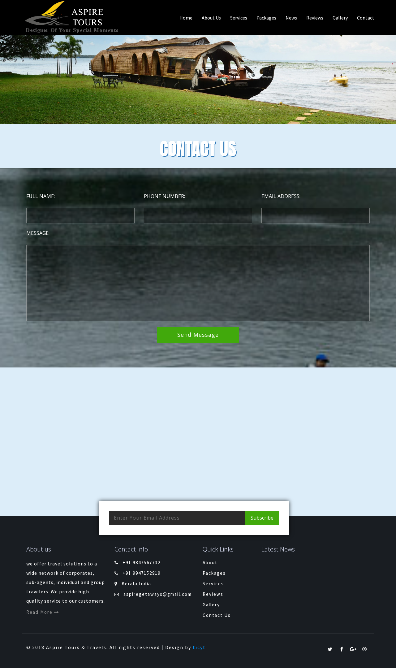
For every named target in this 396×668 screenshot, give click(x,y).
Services (238, 18)
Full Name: (40, 196)
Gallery (340, 18)
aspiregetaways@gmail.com (157, 594)
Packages (266, 18)
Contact (365, 18)
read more (40, 612)
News (291, 18)
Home (185, 18)
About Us (211, 18)
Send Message (198, 334)
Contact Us (217, 615)
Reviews (314, 18)
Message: (38, 233)
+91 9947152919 (142, 573)
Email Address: (280, 196)
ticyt (199, 647)
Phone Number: (164, 196)
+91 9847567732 (142, 562)
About (210, 562)
